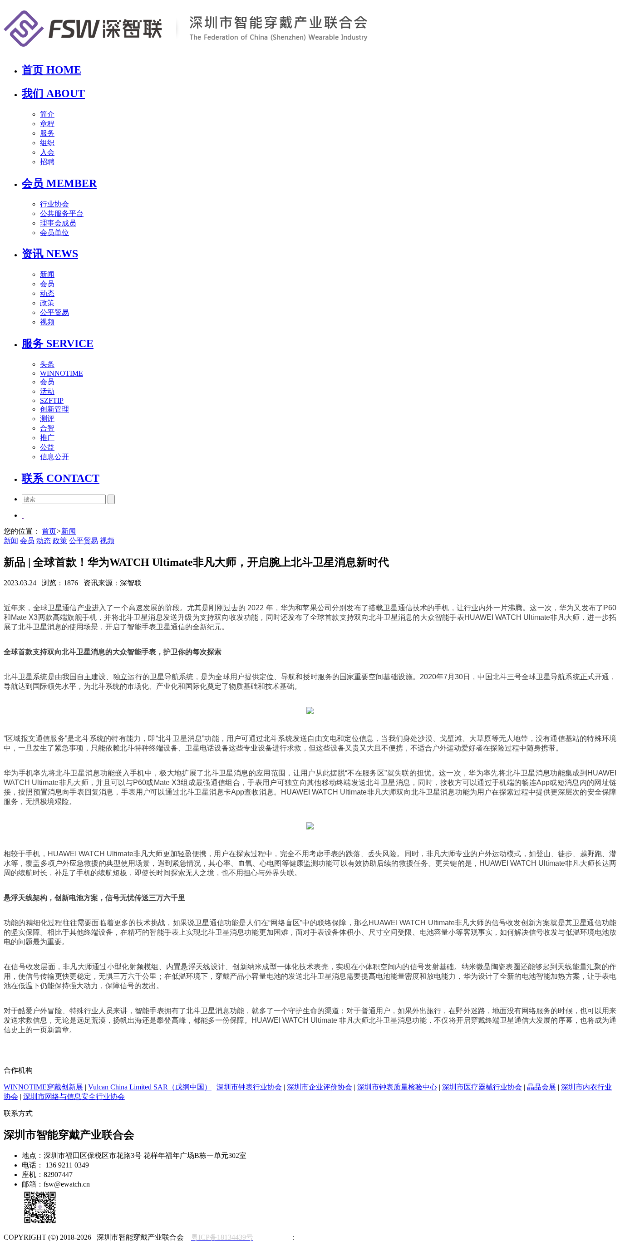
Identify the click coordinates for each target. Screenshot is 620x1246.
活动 (47, 391)
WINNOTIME (61, 373)
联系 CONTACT (60, 478)
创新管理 (54, 409)
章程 (47, 124)
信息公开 (54, 457)
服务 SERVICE (57, 343)
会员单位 (54, 232)
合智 (47, 428)
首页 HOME (51, 70)
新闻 (47, 274)
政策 (47, 303)
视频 (47, 322)
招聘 (47, 162)
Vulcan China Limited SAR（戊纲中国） (150, 1087)
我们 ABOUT (53, 93)
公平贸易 (54, 312)
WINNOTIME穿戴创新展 (43, 1087)
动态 (47, 293)
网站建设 (275, 1237)
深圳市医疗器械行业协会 (482, 1087)
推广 (47, 437)
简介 (47, 114)
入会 (47, 152)
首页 (49, 531)
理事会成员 (58, 223)
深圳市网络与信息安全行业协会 (74, 1096)
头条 (47, 364)
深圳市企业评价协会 (319, 1087)
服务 (47, 133)
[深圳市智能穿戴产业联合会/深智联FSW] (186, 51)
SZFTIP (52, 400)
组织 (47, 143)
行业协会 (54, 204)
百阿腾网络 (315, 1237)
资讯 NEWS (50, 254)
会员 (47, 284)
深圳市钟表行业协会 (249, 1087)
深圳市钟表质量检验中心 (397, 1087)
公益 (47, 447)
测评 (47, 418)
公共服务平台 (62, 213)
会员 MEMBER (59, 183)
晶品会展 (541, 1087)
